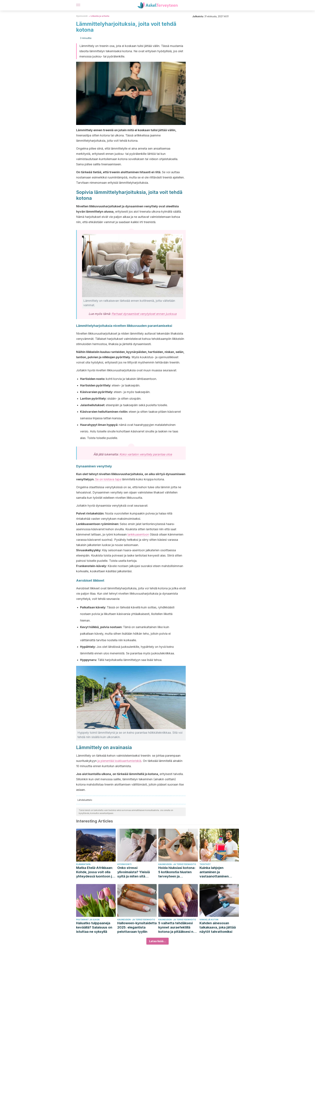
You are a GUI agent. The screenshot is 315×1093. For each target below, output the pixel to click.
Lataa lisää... (157, 941)
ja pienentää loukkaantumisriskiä (119, 761)
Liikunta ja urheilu (100, 16)
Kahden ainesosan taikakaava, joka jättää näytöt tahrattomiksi (218, 927)
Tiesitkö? (205, 864)
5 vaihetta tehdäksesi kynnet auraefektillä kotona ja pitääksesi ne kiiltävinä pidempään (176, 927)
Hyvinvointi (82, 16)
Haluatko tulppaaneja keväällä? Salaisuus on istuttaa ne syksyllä (94, 927)
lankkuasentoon (138, 534)
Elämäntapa (83, 864)
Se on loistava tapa (108, 479)
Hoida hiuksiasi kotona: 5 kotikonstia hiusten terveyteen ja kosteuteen (177, 872)
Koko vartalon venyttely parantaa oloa (145, 454)
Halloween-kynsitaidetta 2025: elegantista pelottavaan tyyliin (137, 927)
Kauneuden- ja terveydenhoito (177, 864)
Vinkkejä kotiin (209, 919)
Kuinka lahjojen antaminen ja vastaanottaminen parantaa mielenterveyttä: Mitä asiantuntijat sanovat (217, 872)
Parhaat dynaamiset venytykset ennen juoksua (144, 314)
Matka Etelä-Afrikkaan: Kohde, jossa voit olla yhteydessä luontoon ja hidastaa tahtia (95, 872)
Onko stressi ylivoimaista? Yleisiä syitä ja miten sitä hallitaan (133, 872)
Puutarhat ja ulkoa (88, 919)
